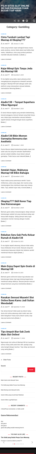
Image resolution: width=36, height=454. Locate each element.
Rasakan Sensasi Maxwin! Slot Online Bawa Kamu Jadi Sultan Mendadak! (17, 300)
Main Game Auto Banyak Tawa (10, 380)
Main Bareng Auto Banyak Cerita (10, 390)
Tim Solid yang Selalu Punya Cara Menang (13, 385)
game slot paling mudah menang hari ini (12, 427)
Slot (2, 421)
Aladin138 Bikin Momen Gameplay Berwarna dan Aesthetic (14, 138)
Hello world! (20, 409)
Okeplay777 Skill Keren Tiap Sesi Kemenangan (16, 202)
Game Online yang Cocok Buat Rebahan (12, 395)
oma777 (7, 43)
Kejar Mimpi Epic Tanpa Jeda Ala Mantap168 (16, 70)
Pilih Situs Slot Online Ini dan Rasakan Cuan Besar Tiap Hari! (15, 8)
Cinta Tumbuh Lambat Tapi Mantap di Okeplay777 (15, 38)
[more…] (23, 55)
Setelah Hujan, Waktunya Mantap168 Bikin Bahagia (15, 171)
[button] (3, 442)
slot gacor (4, 423)
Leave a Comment (6, 59)
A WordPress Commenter (8, 409)
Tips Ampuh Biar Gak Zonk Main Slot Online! (15, 333)
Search (3, 366)
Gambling (3, 33)
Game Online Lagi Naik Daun (9, 400)
